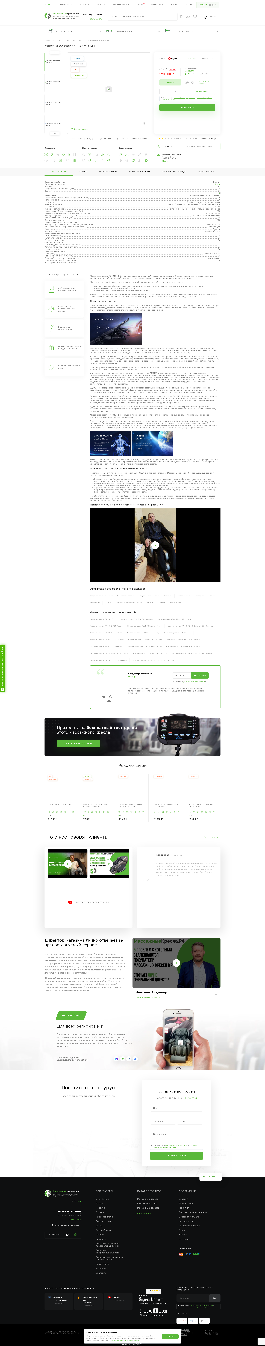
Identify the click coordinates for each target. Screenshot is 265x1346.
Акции (140, 4)
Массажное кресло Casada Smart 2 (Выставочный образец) (96, 805)
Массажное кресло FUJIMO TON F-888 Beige (183, 646)
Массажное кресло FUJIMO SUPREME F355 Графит (109, 653)
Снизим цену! (189, 70)
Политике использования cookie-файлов (125, 1340)
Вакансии (101, 1269)
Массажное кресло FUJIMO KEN (102, 619)
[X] (90, 139)
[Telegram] (87, 139)
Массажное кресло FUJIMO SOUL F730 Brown (150, 653)
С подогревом (200, 596)
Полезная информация (174, 172)
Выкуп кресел (186, 1203)
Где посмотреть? (208, 59)
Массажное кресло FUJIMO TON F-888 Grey (106, 646)
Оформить (165, 161)
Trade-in (183, 1235)
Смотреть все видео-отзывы (92, 902)
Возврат (183, 1199)
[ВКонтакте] (81, 139)
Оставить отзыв (191, 138)
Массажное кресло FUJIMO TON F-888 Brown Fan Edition (153, 660)
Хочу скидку (187, 107)
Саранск (51, 4)
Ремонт (183, 1230)
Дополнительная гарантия (193, 1212)
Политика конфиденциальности (107, 1252)
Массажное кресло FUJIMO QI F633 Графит (106, 626)
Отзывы (189, 4)
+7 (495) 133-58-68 (92, 15)
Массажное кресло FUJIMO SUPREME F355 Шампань (192, 653)
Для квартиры (95, 602)
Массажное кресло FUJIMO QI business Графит (144, 626)
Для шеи (213, 596)
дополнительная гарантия (204, 82)
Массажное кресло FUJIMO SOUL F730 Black (107, 639)
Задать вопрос (199, 675)
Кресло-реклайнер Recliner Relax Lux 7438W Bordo (201, 805)
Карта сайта (102, 1264)
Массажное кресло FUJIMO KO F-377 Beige (106, 633)
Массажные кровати (148, 1208)
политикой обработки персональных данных (189, 682)
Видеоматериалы (108, 172)
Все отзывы (211, 837)
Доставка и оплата (121, 4)
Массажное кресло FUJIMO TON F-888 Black (183, 639)
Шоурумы (184, 1239)
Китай (217, 184)
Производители (104, 1217)
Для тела (162, 602)
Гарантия (184, 1208)
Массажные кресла (147, 1199)
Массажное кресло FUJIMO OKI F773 (177, 633)
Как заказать (186, 1221)
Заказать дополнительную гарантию (199, 146)
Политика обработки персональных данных (108, 1245)
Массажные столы (147, 1203)
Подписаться (58, 1303)
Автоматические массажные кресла (128, 602)
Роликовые (168, 596)
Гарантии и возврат (139, 172)
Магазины (100, 4)
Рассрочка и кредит (189, 1226)
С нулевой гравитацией (125, 596)
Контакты (101, 1239)
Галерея (100, 1235)
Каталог (83, 4)
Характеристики (59, 172)
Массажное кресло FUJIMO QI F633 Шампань (174, 619)
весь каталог (144, 1213)
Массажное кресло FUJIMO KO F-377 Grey (143, 633)
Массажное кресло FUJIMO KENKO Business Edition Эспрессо (190, 626)
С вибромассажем (183, 596)
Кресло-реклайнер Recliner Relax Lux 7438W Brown (166, 805)
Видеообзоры (157, 4)
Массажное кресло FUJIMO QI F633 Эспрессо (136, 619)
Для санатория (175, 602)
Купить (170, 82)
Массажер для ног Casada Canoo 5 (60, 804)
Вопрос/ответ (103, 1221)
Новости (100, 1208)
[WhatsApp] (93, 139)
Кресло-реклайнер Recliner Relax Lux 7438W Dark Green (131, 805)
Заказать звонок (96, 18)
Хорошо (170, 1336)
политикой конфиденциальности (184, 98)
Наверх (213, 1177)
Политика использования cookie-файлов (109, 1258)
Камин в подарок (81, 129)
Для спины (150, 602)
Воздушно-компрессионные (149, 596)
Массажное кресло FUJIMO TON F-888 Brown (145, 646)
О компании (65, 4)
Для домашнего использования (101, 596)
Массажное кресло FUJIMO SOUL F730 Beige (145, 639)
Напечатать (107, 138)
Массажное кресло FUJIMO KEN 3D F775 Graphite (108, 660)
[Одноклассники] (84, 139)
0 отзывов (177, 138)
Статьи (174, 4)
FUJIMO (108, 602)
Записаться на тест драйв (78, 743)
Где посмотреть (206, 172)
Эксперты (101, 1273)
